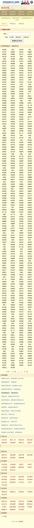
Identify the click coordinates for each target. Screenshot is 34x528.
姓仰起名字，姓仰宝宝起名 (9, 418)
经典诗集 (4, 442)
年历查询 (13, 479)
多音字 (21, 464)
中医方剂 (21, 501)
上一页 (14, 371)
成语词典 (30, 455)
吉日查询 (30, 476)
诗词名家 (30, 440)
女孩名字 (26, 37)
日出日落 (4, 485)
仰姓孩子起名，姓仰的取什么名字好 (12, 378)
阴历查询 (13, 482)
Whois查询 (21, 507)
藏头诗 (30, 442)
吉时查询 (30, 479)
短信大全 (4, 504)
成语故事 (13, 455)
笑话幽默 (30, 501)
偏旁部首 (21, 467)
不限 (12, 37)
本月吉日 (4, 482)
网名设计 (13, 14)
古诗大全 (13, 12)
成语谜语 (13, 457)
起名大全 (21, 14)
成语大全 (21, 12)
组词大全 (13, 470)
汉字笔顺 (4, 467)
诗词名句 (21, 440)
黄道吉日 (21, 479)
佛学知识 (30, 504)
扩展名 (4, 507)
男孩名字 (18, 37)
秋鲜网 (6, 8)
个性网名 (30, 492)
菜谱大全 (4, 501)
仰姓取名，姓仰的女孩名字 (9, 407)
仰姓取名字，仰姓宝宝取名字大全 (11, 425)
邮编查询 (13, 509)
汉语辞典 (13, 464)
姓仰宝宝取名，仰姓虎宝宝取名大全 (12, 400)
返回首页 (4, 12)
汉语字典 (4, 14)
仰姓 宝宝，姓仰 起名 (8, 414)
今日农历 (13, 476)
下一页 (26, 371)
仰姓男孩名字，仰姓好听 (9, 382)
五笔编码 (13, 467)
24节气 (30, 482)
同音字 (30, 464)
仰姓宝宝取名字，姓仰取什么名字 (11, 385)
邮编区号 (4, 509)
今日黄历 (30, 12)
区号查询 (21, 509)
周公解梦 (13, 504)
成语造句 (4, 457)
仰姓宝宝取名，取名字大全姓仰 (11, 411)
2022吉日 (21, 482)
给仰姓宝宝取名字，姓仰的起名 (11, 389)
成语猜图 (21, 457)
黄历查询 (21, 476)
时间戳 (30, 507)
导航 (32, 8)
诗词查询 (13, 442)
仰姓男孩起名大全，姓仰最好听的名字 (13, 403)
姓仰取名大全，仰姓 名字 (9, 421)
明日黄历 (4, 479)
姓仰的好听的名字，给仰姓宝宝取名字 (13, 429)
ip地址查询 (12, 507)
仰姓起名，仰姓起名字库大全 (10, 396)
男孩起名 (13, 23)
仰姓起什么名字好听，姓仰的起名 (11, 432)
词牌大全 (21, 442)
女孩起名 (21, 23)
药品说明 (13, 501)
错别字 (30, 467)
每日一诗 (13, 440)
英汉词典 (4, 470)
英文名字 (4, 494)
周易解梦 (21, 504)
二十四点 (4, 516)
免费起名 (4, 23)
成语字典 (21, 455)
